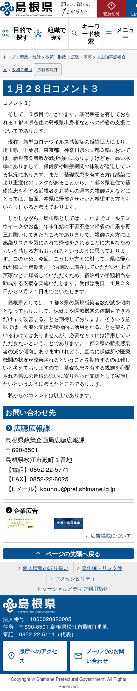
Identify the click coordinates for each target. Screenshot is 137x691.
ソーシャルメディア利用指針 (75, 588)
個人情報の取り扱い (45, 568)
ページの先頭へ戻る (73, 553)
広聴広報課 (47, 69)
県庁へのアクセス (38, 656)
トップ (9, 57)
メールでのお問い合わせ (105, 656)
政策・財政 (56, 57)
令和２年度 (22, 69)
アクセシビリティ (75, 578)
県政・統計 (30, 57)
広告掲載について (110, 535)
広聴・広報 (81, 57)
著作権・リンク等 (102, 568)
